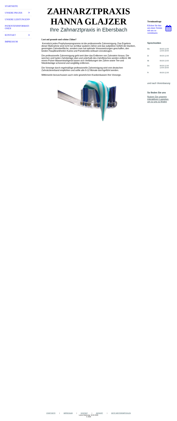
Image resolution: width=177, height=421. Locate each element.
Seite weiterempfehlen (121, 413)
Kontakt (10, 35)
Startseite (11, 6)
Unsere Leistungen (16, 19)
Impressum (11, 41)
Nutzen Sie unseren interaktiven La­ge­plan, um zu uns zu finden (158, 99)
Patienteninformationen (17, 27)
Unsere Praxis (13, 13)
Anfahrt (99, 413)
